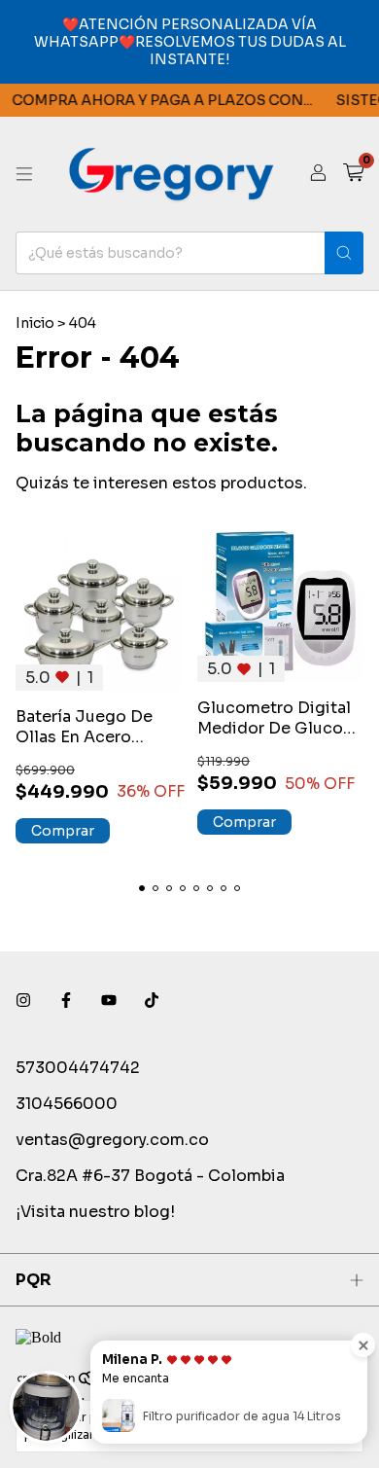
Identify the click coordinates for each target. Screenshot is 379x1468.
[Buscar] (344, 253)
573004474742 (78, 1067)
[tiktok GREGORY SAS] (151, 1000)
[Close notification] (363, 1345)
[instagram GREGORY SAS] (23, 1000)
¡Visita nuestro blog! (95, 1211)
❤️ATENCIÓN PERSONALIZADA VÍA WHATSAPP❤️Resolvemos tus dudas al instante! (190, 42)
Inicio (35, 323)
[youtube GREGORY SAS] (109, 1000)
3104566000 (67, 1103)
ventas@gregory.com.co (112, 1139)
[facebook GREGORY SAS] (66, 1000)
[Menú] (24, 174)
